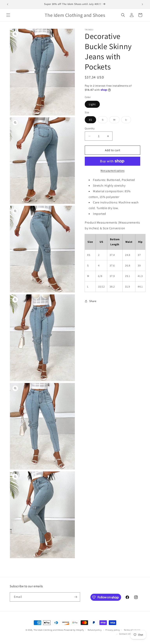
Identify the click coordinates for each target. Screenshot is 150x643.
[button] (8, 15)
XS (90, 119)
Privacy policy (112, 630)
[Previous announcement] (7, 4)
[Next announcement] (142, 4)
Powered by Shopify (74, 630)
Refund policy (95, 630)
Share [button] (92, 301)
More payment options (113, 170)
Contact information (129, 633)
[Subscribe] (75, 597)
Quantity (90, 128)
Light (92, 104)
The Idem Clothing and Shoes (48, 630)
